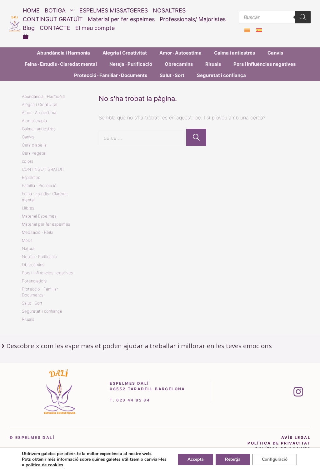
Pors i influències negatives (264, 64)
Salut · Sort (172, 75)
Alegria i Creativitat (124, 53)
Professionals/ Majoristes (193, 19)
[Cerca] (196, 137)
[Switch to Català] (247, 30)
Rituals (213, 64)
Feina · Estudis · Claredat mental (61, 64)
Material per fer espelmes (121, 19)
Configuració (275, 459)
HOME (31, 10)
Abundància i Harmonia (63, 53)
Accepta (196, 459)
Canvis (275, 53)
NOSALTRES (169, 10)
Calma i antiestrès (234, 53)
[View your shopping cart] (25, 36)
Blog (29, 28)
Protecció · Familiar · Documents (110, 75)
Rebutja (233, 459)
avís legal (296, 437)
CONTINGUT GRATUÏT (53, 19)
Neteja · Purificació (130, 64)
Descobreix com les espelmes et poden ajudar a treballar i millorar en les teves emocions (139, 346)
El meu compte (95, 28)
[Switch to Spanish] (259, 30)
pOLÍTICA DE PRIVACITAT (279, 443)
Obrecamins (179, 64)
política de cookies (44, 465)
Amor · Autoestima (180, 53)
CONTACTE (55, 28)
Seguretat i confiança (221, 75)
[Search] (303, 17)
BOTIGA (55, 10)
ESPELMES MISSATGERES (113, 10)
